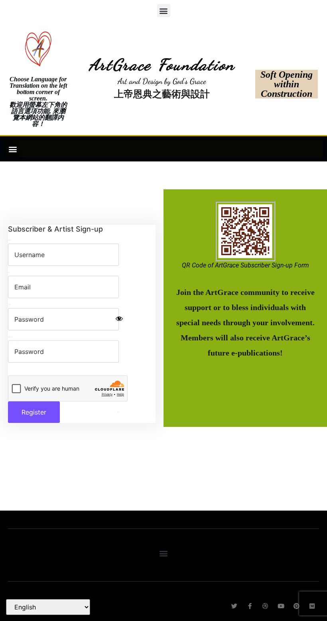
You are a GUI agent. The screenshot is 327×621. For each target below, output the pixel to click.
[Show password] (119, 319)
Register (34, 412)
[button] (163, 10)
